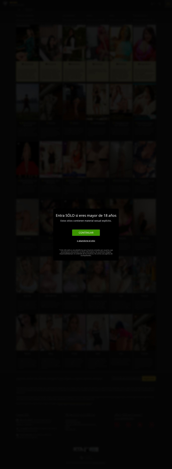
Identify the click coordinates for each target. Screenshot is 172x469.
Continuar (86, 232)
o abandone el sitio (86, 240)
